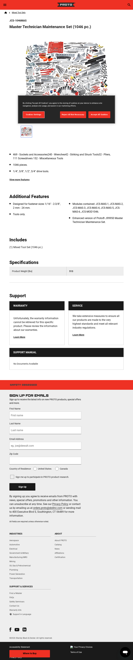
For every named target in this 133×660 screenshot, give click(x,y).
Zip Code (13, 454)
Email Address (16, 439)
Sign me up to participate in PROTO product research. (42, 477)
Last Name (14, 423)
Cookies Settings (33, 114)
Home (5, 12)
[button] (10, 630)
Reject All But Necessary (73, 114)
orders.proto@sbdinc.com (47, 507)
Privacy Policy (60, 504)
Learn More (19, 337)
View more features (19, 179)
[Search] (129, 5)
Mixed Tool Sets (18, 12)
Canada (64, 468)
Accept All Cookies (99, 114)
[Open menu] (5, 5)
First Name (14, 408)
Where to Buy (29, 653)
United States (44, 468)
